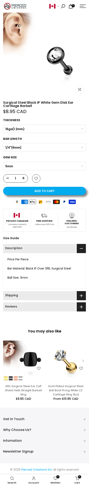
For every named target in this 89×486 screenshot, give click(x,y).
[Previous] (6, 361)
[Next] (83, 361)
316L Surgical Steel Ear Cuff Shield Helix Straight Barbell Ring (23, 390)
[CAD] (54, 6)
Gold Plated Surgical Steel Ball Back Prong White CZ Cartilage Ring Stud (65, 390)
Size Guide (11, 238)
